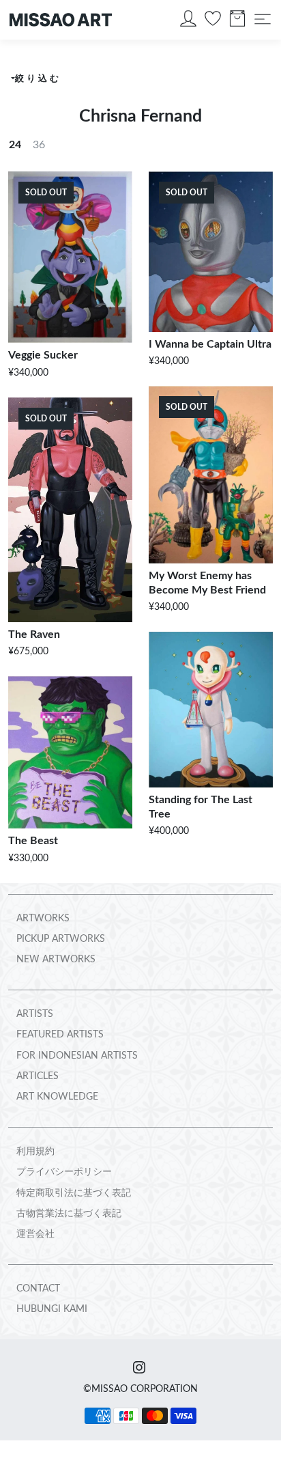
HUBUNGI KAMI (51, 1309)
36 (39, 144)
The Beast (33, 840)
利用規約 (35, 1151)
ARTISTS (34, 1014)
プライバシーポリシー (64, 1172)
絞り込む (38, 78)
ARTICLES (37, 1076)
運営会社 (35, 1234)
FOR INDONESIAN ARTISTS (77, 1056)
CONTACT (38, 1289)
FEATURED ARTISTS (60, 1034)
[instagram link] (139, 1368)
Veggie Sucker (43, 355)
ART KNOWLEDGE (57, 1097)
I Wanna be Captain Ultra (210, 344)
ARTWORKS (43, 918)
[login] (188, 22)
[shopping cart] (237, 22)
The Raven (34, 634)
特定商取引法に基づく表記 (73, 1193)
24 (15, 144)
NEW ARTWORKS (55, 959)
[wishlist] (213, 22)
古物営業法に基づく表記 (68, 1213)
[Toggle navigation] (262, 19)
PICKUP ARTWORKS (60, 939)
